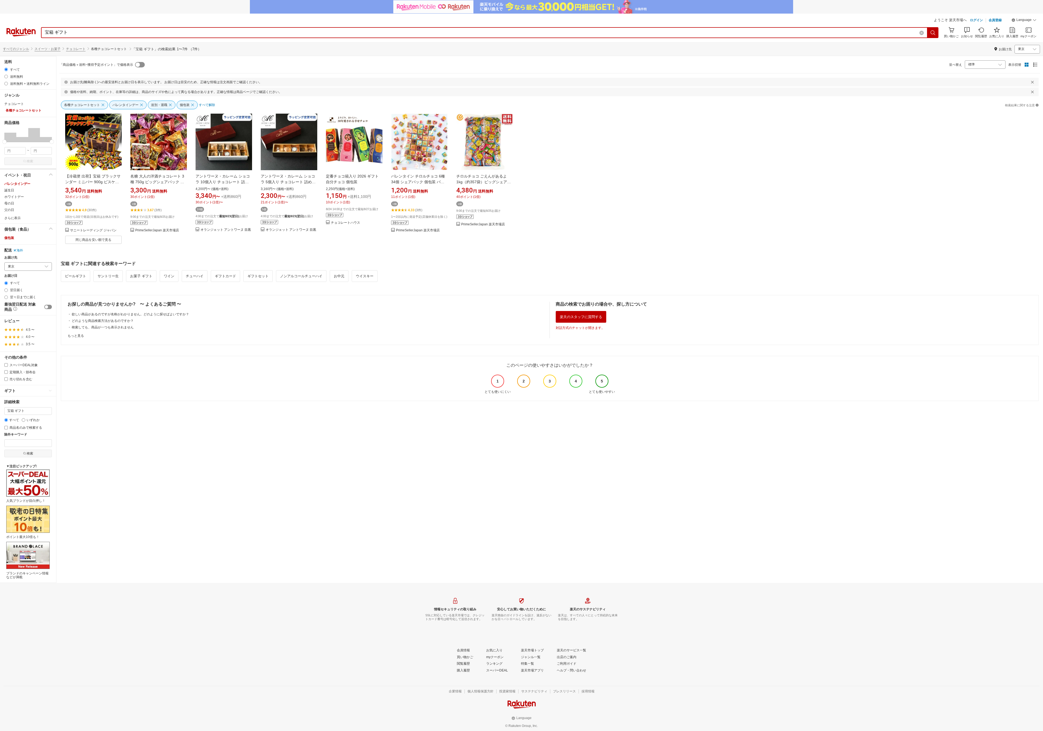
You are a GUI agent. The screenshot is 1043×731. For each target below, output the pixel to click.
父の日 (9, 210)
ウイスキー (364, 276)
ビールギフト (75, 276)
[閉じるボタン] (1032, 82)
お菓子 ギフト (141, 276)
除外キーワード (15, 434)
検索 (30, 161)
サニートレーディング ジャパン (93, 230)
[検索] (933, 32)
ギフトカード (225, 276)
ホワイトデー (14, 197)
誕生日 (9, 190)
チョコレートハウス (345, 223)
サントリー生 (108, 276)
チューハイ (194, 276)
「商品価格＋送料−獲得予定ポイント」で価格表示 (96, 65)
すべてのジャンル (16, 49)
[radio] (6, 69)
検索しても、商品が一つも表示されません (103, 327)
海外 (20, 250)
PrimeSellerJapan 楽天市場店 (157, 230)
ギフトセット (258, 276)
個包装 (9, 238)
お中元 (339, 276)
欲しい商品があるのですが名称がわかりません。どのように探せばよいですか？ (130, 314)
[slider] (4, 142)
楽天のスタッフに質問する (581, 317)
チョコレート (76, 49)
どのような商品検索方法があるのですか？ (103, 321)
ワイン (169, 276)
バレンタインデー (17, 184)
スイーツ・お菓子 (47, 49)
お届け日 (10, 276)
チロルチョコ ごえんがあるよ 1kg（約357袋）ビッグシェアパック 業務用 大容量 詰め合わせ (483, 182)
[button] (1023, 21)
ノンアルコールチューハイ (301, 276)
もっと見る (76, 336)
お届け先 (10, 257)
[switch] (48, 307)
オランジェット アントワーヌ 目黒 (225, 230)
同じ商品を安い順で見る (93, 240)
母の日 (9, 203)
